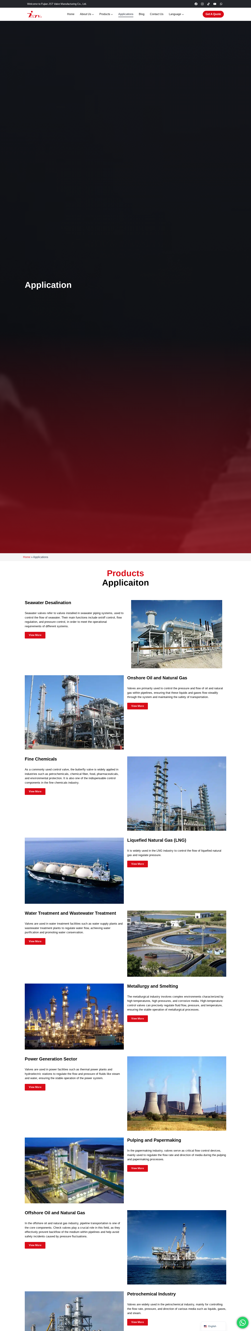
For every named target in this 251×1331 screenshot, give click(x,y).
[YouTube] (215, 4)
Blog (141, 14)
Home (70, 14)
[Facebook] (196, 4)
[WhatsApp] (221, 4)
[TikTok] (208, 4)
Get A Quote (213, 14)
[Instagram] (202, 4)
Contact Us (156, 14)
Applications (125, 14)
